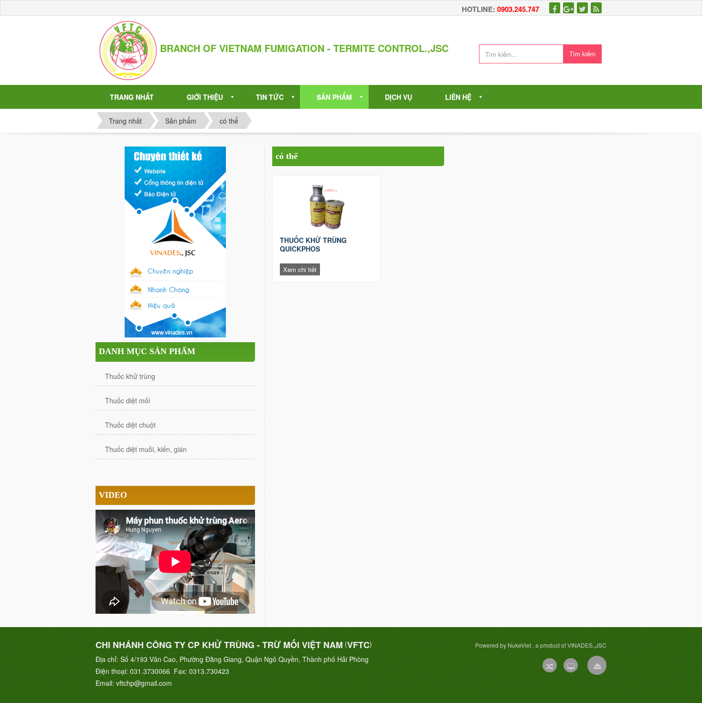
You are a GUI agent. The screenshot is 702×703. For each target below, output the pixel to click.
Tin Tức (270, 97)
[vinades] (175, 241)
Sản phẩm (334, 97)
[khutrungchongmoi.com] (128, 49)
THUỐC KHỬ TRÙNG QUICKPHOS (313, 244)
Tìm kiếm (582, 53)
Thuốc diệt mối (127, 400)
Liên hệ (458, 97)
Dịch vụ (398, 97)
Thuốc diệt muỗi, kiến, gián (146, 449)
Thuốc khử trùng (130, 376)
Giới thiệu (205, 97)
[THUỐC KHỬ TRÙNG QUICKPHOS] (326, 207)
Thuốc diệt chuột (130, 425)
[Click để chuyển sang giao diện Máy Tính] (571, 665)
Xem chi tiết (300, 269)
